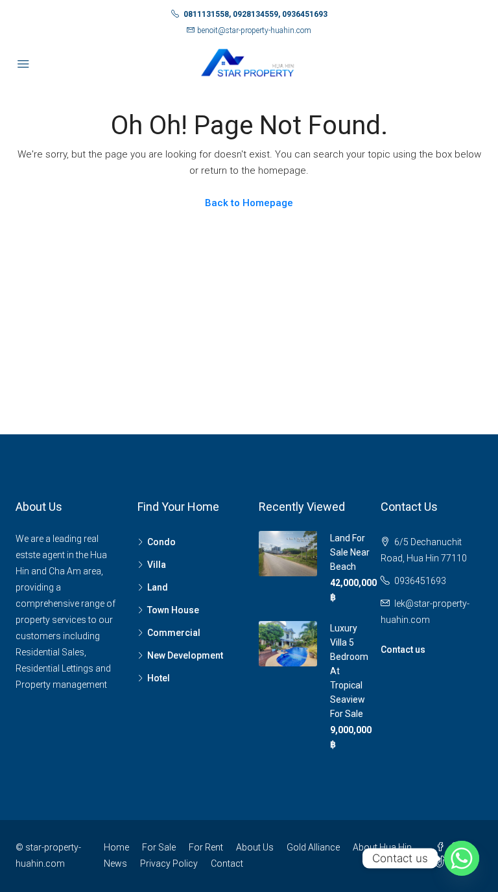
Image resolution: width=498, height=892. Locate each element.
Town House (173, 610)
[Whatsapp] (461, 858)
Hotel (158, 678)
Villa (156, 564)
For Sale (159, 847)
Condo (161, 542)
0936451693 (420, 581)
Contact (227, 863)
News (115, 863)
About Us (255, 847)
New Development (185, 655)
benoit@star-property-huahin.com (254, 30)
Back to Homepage (249, 203)
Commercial (173, 633)
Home (116, 847)
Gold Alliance (313, 847)
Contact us (403, 649)
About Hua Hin (382, 847)
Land (157, 587)
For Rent (206, 847)
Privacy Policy (169, 863)
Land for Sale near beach (350, 552)
